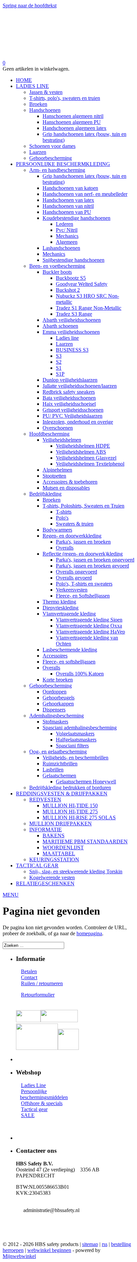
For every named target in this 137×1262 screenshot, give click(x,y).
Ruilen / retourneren (42, 983)
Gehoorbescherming (50, 158)
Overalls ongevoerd (76, 572)
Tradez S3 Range (74, 314)
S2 (59, 362)
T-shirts (63, 512)
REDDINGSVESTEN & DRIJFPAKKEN (61, 793)
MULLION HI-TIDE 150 (70, 805)
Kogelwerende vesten (52, 877)
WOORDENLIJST (63, 847)
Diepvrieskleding (60, 608)
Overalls (64, 548)
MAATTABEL (59, 853)
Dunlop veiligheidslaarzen (70, 380)
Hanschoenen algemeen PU (72, 122)
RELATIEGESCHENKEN (45, 883)
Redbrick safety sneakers (69, 392)
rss (104, 1244)
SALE (28, 1115)
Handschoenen (45, 110)
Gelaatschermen (59, 775)
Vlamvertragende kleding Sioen (89, 620)
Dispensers (54, 709)
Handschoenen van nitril (68, 206)
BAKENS (54, 835)
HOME (24, 80)
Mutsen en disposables (66, 488)
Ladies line (67, 338)
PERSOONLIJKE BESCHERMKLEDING (63, 164)
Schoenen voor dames (52, 146)
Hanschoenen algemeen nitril (73, 116)
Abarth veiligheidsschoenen (72, 320)
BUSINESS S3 (72, 350)
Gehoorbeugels (58, 697)
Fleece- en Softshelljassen (83, 596)
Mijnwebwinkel (19, 1256)
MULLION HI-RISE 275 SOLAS (79, 817)
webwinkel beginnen (49, 1250)
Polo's (62, 518)
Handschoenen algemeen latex (74, 128)
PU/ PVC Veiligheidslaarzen (72, 416)
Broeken (38, 104)
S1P (60, 374)
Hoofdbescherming (49, 434)
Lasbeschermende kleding (70, 649)
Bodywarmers (57, 530)
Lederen (64, 224)
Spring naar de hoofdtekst (30, 5)
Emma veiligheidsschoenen (71, 332)
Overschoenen (58, 428)
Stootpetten (54, 476)
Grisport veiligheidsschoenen (73, 410)
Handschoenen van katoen (70, 188)
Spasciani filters (72, 745)
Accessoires (55, 655)
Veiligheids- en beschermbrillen (75, 757)
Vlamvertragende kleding (69, 614)
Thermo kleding (59, 602)
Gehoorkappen (58, 703)
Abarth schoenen (60, 326)
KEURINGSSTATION (54, 859)
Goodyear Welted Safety (81, 284)
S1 (59, 368)
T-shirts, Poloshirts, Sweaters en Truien (83, 506)
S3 (59, 356)
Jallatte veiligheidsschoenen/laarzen (80, 386)
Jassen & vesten (46, 92)
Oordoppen (55, 691)
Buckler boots (57, 272)
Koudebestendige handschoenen (76, 218)
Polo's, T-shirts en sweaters (84, 584)
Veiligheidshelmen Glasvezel (86, 458)
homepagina (89, 933)
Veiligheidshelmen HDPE (83, 446)
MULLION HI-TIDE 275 (70, 811)
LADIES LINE (32, 86)
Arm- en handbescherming (57, 170)
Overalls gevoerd (74, 578)
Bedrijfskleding (45, 494)
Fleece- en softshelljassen (69, 661)
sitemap (90, 1244)
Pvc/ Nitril (66, 230)
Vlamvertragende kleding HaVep (90, 631)
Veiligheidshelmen (62, 440)
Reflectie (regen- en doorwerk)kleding (83, 554)
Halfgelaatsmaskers (76, 739)
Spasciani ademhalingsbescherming (80, 727)
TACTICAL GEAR (37, 865)
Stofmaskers (55, 721)
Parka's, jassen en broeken (83, 542)
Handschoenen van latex (68, 200)
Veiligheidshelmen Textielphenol (90, 464)
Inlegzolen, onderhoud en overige (78, 422)
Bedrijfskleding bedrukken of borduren (70, 787)
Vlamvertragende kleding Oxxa (89, 626)
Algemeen (66, 242)
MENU (11, 895)
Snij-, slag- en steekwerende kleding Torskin (75, 871)
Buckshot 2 (68, 290)
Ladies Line (33, 1085)
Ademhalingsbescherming (56, 715)
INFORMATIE (45, 829)
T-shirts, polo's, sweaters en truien (64, 98)
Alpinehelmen (57, 470)
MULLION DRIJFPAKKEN (60, 823)
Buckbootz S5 (71, 278)
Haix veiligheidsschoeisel (69, 404)
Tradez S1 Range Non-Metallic (88, 308)
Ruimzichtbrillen (60, 763)
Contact (29, 977)
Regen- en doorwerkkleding (72, 536)
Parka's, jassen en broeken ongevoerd (95, 560)
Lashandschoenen (61, 248)
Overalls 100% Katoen (80, 673)
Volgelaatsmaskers (75, 733)
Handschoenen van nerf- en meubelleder (85, 194)
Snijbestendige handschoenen (73, 260)
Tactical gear (34, 1109)
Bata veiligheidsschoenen (69, 398)
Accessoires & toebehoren (70, 482)
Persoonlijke (34, 1091)
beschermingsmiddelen (44, 1097)
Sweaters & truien (74, 524)
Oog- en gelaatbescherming (58, 751)
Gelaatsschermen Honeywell (86, 781)
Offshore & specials (42, 1103)
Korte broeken (58, 679)
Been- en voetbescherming (57, 266)
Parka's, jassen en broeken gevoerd (92, 566)
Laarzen (37, 152)
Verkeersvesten (71, 590)
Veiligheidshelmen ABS (81, 452)
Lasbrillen (53, 769)
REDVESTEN (45, 799)
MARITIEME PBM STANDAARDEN (85, 841)
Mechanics (67, 236)
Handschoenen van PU (67, 212)
